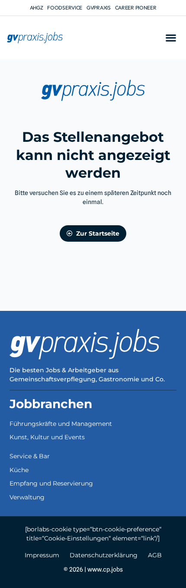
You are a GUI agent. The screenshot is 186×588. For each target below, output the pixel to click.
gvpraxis (99, 7)
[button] (170, 37)
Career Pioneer (136, 7)
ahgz (36, 7)
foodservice (64, 7)
